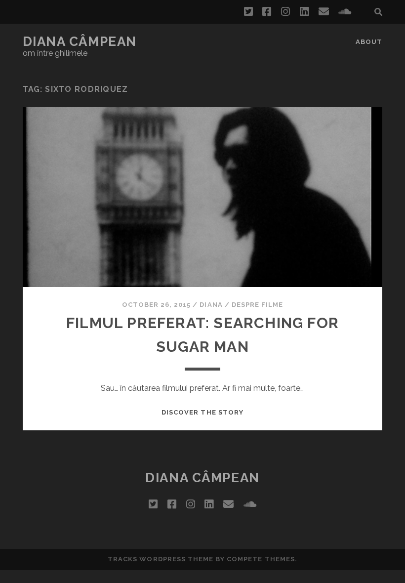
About (369, 41)
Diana (211, 304)
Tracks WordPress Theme (160, 559)
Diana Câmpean (80, 41)
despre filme (258, 304)
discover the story (202, 412)
